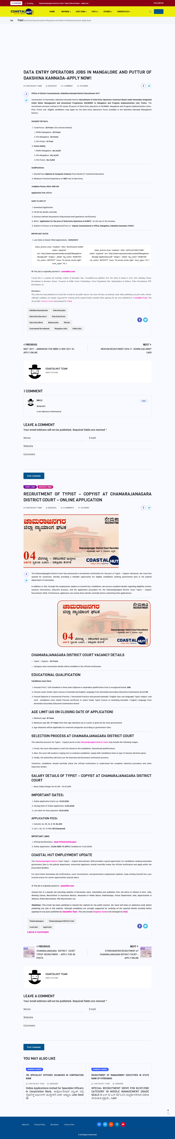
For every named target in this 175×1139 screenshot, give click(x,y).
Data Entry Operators (38, 316)
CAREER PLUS (123, 11)
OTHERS (107, 11)
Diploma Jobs (53, 322)
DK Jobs (67, 322)
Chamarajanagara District (46, 861)
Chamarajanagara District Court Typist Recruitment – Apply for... (64, 3)
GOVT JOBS (80, 11)
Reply (144, 401)
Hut (11, 20)
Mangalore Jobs (61, 328)
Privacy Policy (39, 1124)
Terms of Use (69, 1124)
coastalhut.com (68, 271)
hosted (51, 301)
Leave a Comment (38, 932)
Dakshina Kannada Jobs (39, 310)
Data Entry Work (36, 322)
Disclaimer (54, 1124)
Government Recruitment (39, 328)
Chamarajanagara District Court (94, 742)
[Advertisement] (87, 41)
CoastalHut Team (140, 297)
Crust (69, 301)
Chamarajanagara (37, 921)
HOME (52, 11)
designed (44, 301)
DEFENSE (65, 11)
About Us (25, 1124)
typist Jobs (47, 927)
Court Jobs (34, 927)
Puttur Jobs (77, 328)
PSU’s (94, 11)
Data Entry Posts (58, 316)
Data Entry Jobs (59, 310)
